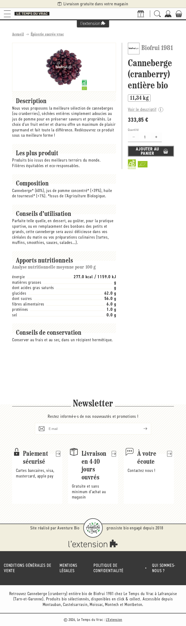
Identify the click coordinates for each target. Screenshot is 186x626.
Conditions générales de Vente (27, 568)
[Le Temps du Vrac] (32, 13)
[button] (7, 13)
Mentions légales (68, 568)
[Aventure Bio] (93, 528)
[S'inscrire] (141, 429)
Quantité (133, 130)
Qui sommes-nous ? (163, 568)
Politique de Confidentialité (108, 568)
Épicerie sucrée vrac (47, 34)
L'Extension (114, 619)
